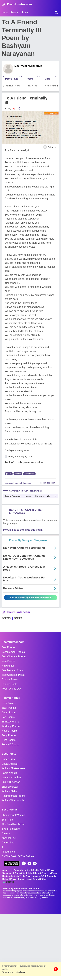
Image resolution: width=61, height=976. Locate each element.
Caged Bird (8, 842)
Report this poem (48, 483)
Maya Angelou (10, 763)
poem (8, 474)
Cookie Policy (39, 870)
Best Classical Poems (14, 656)
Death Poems (9, 712)
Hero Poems (8, 740)
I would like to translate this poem (23, 529)
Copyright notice (22, 870)
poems (18, 474)
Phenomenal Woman (13, 815)
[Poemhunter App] (12, 863)
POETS (17, 618)
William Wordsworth (13, 800)
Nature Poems (10, 730)
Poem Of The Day (11, 688)
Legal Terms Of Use (36, 879)
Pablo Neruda (9, 773)
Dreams (6, 833)
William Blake (9, 791)
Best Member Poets (12, 670)
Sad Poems (8, 717)
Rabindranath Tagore (13, 795)
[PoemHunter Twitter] (29, 863)
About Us (6, 870)
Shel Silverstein (10, 786)
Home (5, 12)
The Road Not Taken (13, 824)
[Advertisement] (30, 944)
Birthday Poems (10, 721)
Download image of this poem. (18, 483)
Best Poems (8, 647)
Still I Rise (7, 819)
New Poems (8, 661)
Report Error (40, 873)
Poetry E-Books (10, 744)
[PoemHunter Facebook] (24, 863)
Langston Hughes (11, 777)
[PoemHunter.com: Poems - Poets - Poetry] (17, 4)
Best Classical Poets (13, 675)
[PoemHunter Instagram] (35, 863)
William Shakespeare (13, 768)
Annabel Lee (9, 838)
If (2, 847)
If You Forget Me (11, 828)
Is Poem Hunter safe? (33, 876)
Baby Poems (9, 707)
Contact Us (20, 873)
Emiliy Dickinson (11, 782)
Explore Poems (10, 679)
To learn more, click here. (13, 972)
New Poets (8, 665)
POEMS (6, 618)
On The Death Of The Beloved (18, 856)
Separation (29, 474)
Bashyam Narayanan (28, 65)
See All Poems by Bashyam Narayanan (30, 597)
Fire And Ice (8, 851)
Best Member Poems (13, 652)
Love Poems (8, 703)
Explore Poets (9, 684)
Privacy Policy (17, 879)
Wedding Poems (11, 726)
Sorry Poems (9, 735)
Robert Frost (8, 759)
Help (30, 873)
